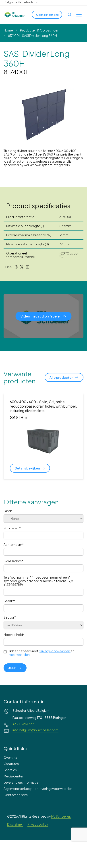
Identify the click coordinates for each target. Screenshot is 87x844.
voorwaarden (19, 655)
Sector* (10, 617)
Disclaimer (15, 824)
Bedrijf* (9, 601)
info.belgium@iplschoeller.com (35, 730)
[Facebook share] (16, 267)
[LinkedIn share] (27, 267)
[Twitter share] (22, 267)
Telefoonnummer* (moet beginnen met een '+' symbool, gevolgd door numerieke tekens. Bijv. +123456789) (38, 581)
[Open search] (69, 15)
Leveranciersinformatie (21, 782)
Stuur (11, 668)
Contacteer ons (16, 795)
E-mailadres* (13, 561)
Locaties (10, 770)
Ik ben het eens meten (41, 652)
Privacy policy (37, 824)
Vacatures (11, 763)
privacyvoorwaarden (54, 651)
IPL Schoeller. (61, 816)
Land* (8, 511)
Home (8, 30)
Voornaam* (12, 528)
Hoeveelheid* (14, 634)
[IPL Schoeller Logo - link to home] (14, 15)
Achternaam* (14, 544)
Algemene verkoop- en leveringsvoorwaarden (38, 788)
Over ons (10, 757)
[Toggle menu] (79, 14)
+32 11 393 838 (23, 724)
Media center (13, 776)
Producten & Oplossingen (39, 30)
